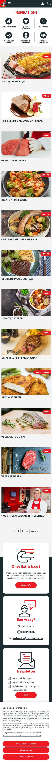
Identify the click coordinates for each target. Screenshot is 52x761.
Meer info (26, 585)
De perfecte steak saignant (20, 357)
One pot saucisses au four (19, 239)
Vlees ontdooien (13, 436)
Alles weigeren (26, 750)
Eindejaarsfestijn (13, 81)
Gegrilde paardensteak (17, 278)
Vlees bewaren (11, 476)
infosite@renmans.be (28, 638)
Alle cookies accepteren (26, 744)
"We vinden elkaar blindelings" (23, 515)
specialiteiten (11, 397)
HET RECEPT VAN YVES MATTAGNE (22, 120)
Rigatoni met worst (15, 199)
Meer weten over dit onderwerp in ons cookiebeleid (22, 736)
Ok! (26, 695)
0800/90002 (28, 632)
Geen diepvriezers (13, 160)
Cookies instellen (26, 757)
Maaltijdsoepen (12, 318)
